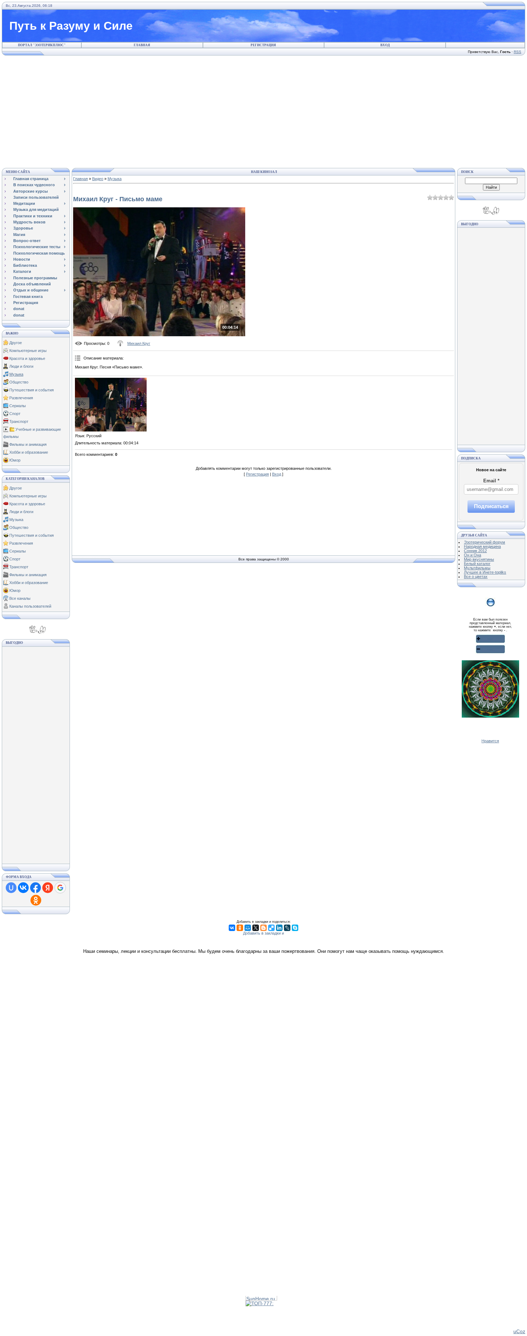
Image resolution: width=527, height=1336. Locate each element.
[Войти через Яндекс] (47, 887)
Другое (15, 343)
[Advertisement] (263, 111)
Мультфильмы (477, 568)
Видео (97, 179)
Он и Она (472, 555)
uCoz (519, 1331)
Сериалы (17, 406)
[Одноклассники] (240, 928)
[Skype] (295, 928)
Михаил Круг (138, 343)
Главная (142, 45)
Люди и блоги (21, 366)
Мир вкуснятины (479, 559)
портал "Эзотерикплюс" (42, 45)
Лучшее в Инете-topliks (485, 572)
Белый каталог (477, 563)
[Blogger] (263, 928)
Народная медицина (482, 546)
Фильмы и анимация (28, 444)
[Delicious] (271, 928)
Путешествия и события (31, 390)
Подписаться (491, 506)
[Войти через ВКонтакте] (23, 887)
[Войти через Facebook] (35, 887)
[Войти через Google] (60, 887)
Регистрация (263, 45)
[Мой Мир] (247, 928)
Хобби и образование (28, 452)
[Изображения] (111, 404)
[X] (255, 928)
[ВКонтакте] (232, 928)
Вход (385, 45)
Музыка (16, 374)
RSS (517, 52)
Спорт (14, 413)
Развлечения (21, 398)
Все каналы (19, 598)
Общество (18, 382)
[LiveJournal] (287, 928)
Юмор (14, 460)
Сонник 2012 (475, 551)
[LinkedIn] (279, 928)
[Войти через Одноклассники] (35, 900)
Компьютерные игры (28, 350)
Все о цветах (476, 576)
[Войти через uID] (11, 887)
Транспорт (18, 421)
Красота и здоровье (27, 358)
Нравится (490, 741)
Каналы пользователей (30, 606)
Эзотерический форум (484, 542)
